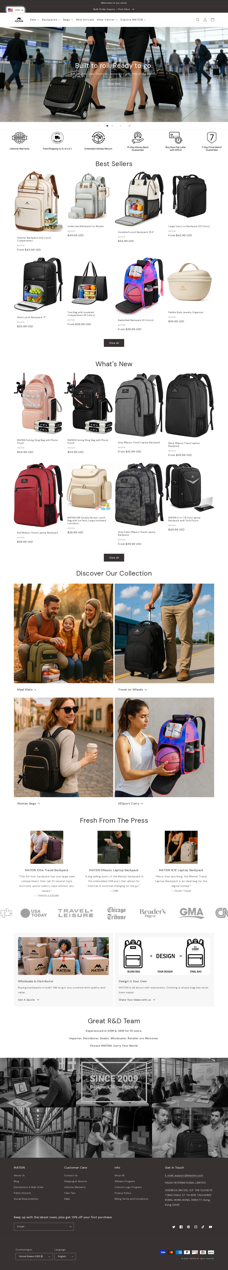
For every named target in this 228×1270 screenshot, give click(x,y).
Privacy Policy (123, 1192)
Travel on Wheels (130, 690)
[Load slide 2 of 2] (112, 125)
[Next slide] (120, 125)
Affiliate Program (125, 1181)
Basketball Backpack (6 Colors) (136, 320)
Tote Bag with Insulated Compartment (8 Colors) (81, 314)
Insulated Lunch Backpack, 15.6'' (136, 232)
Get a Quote (114, 85)
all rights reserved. (205, 1258)
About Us (19, 1175)
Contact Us (71, 1175)
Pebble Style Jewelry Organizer (186, 312)
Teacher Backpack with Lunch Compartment (34, 239)
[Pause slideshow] (129, 125)
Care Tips (69, 1192)
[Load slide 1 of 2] (107, 125)
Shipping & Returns (75, 1181)
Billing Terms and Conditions (131, 1198)
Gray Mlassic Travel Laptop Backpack (139, 442)
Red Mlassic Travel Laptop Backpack (37, 532)
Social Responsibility (26, 1198)
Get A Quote (26, 999)
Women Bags (26, 804)
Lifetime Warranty (75, 1187)
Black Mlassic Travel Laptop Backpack (184, 444)
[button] (197, 19)
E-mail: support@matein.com (184, 1175)
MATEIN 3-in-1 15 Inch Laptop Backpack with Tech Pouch (184, 519)
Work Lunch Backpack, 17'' (32, 317)
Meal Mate (25, 690)
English (62, 1256)
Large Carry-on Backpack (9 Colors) (189, 226)
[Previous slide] (99, 125)
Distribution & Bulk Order (29, 1187)
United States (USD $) (31, 1256)
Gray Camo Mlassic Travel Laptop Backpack (137, 533)
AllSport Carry (128, 804)
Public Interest (22, 1192)
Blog (16, 1181)
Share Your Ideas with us (135, 999)
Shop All (120, 1175)
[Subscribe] (70, 1227)
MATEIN (192, 1258)
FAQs (67, 1198)
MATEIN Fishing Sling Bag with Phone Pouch (37, 441)
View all (114, 343)
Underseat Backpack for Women (86, 226)
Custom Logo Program (128, 1187)
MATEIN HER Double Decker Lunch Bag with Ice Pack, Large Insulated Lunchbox (87, 520)
